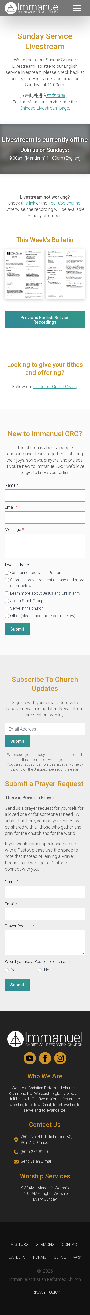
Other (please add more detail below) (43, 615)
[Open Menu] (77, 8)
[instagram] (60, 1058)
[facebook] (45, 1058)
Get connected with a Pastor (35, 572)
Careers (17, 1257)
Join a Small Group (27, 600)
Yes (14, 970)
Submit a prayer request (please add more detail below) (47, 583)
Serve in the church (27, 608)
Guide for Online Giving (55, 386)
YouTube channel (65, 203)
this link (28, 203)
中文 (78, 1257)
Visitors (19, 1244)
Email (11, 507)
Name (11, 485)
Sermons (45, 1244)
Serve (60, 1257)
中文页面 (56, 95)
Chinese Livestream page (44, 108)
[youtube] (30, 1058)
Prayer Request (20, 926)
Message (14, 530)
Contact (70, 1244)
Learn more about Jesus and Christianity (45, 593)
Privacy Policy (45, 1292)
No (47, 970)
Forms (39, 1257)
